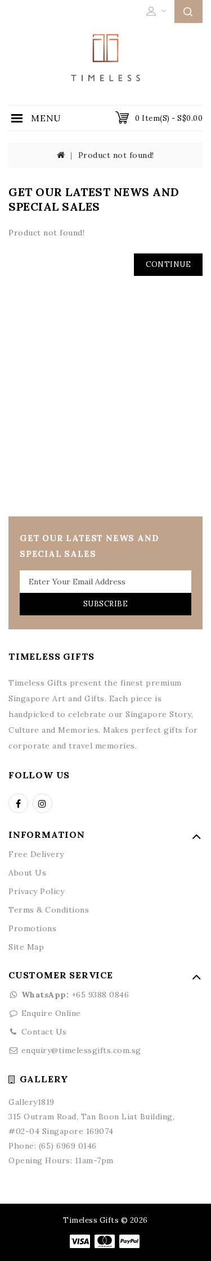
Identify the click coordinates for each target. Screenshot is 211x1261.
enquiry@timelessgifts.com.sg (81, 1050)
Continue (168, 264)
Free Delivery (36, 854)
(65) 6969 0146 (68, 1146)
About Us (27, 873)
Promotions (32, 928)
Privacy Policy (36, 891)
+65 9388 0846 (75, 995)
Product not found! (116, 155)
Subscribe (105, 604)
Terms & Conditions (48, 910)
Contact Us (44, 1032)
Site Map (26, 947)
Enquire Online (51, 1013)
